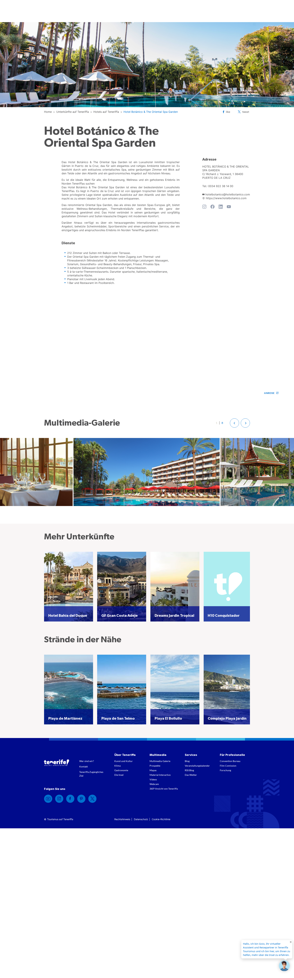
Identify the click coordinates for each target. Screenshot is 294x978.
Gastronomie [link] (121, 770)
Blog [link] (187, 761)
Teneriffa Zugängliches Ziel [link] (91, 773)
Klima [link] (117, 765)
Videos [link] (153, 779)
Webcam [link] (154, 784)
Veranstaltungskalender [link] (197, 765)
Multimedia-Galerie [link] (160, 761)
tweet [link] (245, 111)
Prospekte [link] (155, 765)
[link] (48, 111)
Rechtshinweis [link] (122, 819)
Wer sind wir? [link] (86, 761)
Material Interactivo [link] (160, 774)
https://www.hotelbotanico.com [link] (226, 198)
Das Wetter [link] (191, 774)
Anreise (269, 393)
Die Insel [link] (119, 774)
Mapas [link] (153, 770)
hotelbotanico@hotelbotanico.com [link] (227, 194)
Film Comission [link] (228, 765)
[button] (234, 423)
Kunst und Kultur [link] (123, 761)
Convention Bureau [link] (230, 761)
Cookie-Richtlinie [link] (161, 819)
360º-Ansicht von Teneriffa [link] (164, 788)
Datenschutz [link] (141, 819)
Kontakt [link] (83, 766)
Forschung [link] (225, 770)
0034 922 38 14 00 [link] (220, 186)
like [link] (228, 111)
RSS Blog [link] (189, 770)
